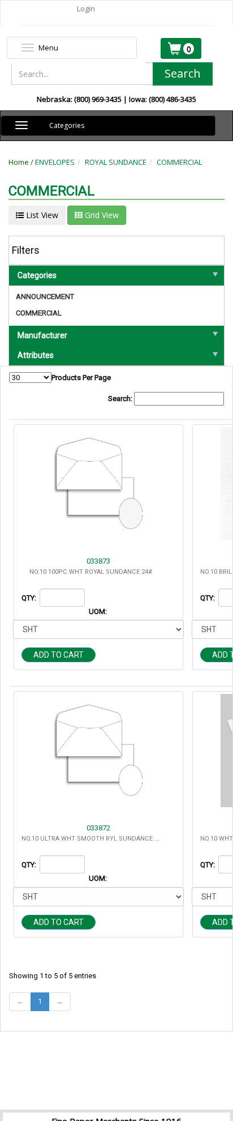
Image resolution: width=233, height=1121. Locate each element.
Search (183, 73)
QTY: (29, 598)
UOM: (99, 611)
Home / (21, 162)
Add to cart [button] (58, 654)
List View (41, 215)
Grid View (101, 215)
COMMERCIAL (179, 162)
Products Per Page (81, 377)
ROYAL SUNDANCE (115, 162)
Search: (121, 398)
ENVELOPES (55, 162)
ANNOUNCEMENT (45, 296)
